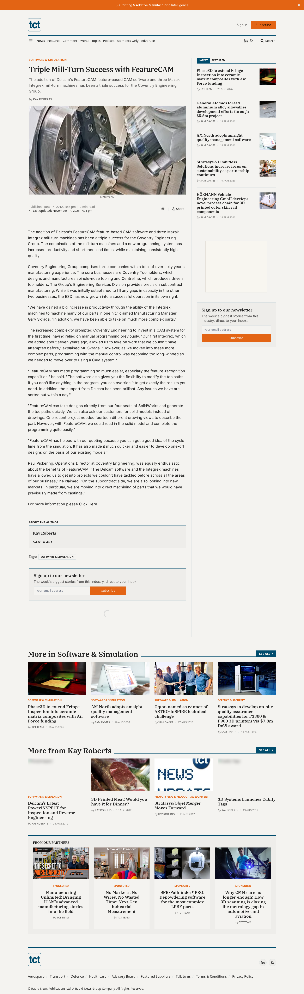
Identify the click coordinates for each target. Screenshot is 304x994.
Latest (203, 60)
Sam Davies (207, 121)
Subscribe (108, 591)
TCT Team (206, 89)
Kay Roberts (42, 99)
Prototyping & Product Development (181, 796)
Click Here (88, 504)
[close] (299, 5)
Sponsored (61, 886)
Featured (218, 60)
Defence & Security (231, 700)
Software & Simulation (48, 60)
